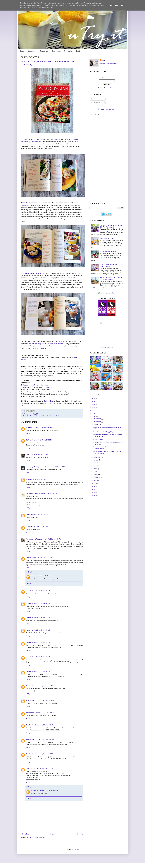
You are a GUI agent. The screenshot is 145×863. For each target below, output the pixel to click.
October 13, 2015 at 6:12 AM (44, 739)
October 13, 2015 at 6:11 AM (44, 725)
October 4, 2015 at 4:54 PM (43, 427)
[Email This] (25, 411)
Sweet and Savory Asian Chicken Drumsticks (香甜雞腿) (111, 278)
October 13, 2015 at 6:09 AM (44, 700)
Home (22, 51)
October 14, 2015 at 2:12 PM (48, 791)
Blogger (76, 849)
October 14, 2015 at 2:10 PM (43, 768)
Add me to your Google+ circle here (35, 385)
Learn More (114, 5)
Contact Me (43, 51)
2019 (94, 404)
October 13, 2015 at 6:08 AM (44, 686)
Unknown (29, 768)
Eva (27, 514)
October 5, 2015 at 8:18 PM (40, 479)
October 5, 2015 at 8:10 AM (39, 454)
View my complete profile (108, 63)
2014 (94, 484)
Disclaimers (56, 51)
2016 (94, 413)
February (97, 477)
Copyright (68, 51)
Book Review (31, 416)
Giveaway (39, 416)
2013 (94, 487)
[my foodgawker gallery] (106, 293)
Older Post (79, 834)
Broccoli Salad (98, 439)
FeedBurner (111, 88)
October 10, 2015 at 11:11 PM (42, 557)
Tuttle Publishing (55, 139)
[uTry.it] (106, 345)
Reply (28, 433)
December (97, 419)
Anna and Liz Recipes (34, 539)
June (95, 466)
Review (58, 416)
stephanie (29, 427)
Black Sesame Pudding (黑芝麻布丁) (105, 432)
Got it (123, 5)
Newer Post (25, 834)
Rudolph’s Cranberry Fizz (108, 251)
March (96, 474)
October (96, 424)
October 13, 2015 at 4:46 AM (40, 657)
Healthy (52, 416)
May (95, 469)
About (77, 51)
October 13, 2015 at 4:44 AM (40, 603)
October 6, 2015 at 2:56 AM (47, 493)
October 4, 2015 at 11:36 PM (42, 440)
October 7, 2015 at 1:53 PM (38, 514)
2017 (94, 410)
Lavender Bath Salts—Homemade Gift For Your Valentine (111, 226)
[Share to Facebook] (31, 411)
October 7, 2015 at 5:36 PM (52, 539)
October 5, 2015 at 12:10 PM (57, 467)
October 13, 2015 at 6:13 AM (44, 754)
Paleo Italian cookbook (32, 203)
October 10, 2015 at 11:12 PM (47, 576)
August (96, 460)
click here (48, 387)
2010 (94, 495)
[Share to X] (29, 411)
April (95, 471)
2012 (94, 490)
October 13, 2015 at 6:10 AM (44, 712)
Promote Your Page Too (107, 347)
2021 (94, 399)
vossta (28, 557)
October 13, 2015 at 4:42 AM (40, 591)
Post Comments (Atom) (38, 837)
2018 (94, 407)
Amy (103, 60)
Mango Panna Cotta (107, 238)
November (97, 422)
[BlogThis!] (27, 411)
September (97, 457)
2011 (93, 492)
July (95, 463)
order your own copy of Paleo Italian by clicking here (45, 344)
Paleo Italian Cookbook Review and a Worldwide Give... (105, 448)
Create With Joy (32, 493)
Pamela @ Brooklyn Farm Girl (36, 467)
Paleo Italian (48, 401)
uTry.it (106, 321)
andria (28, 479)
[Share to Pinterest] (33, 411)
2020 (94, 402)
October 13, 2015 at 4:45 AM (40, 630)
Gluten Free (46, 416)
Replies (30, 572)
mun (27, 454)
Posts (94, 99)
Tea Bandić (30, 686)
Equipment (32, 51)
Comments (96, 103)
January (96, 480)
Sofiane (29, 440)
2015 (94, 416)
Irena (28, 591)
